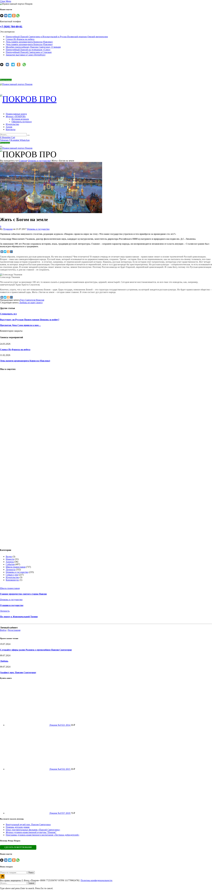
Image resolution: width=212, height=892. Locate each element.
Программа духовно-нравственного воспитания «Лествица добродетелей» (42, 835)
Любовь (4, 661)
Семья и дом (12, 574)
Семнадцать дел (8, 314)
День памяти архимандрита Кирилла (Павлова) (29, 42)
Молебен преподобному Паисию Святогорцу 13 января (33, 47)
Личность (10, 569)
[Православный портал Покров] (16, 84)
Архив (9, 127)
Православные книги (16, 114)
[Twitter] (5, 251)
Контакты (10, 129)
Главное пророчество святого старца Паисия (23, 594)
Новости (10, 559)
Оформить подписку (22, 121)
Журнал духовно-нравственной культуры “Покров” (31, 832)
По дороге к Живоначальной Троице (19, 616)
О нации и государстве (11, 605)
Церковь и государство (38, 229)
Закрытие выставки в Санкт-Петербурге (25, 55)
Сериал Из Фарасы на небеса (20, 39)
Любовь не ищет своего (31, 302)
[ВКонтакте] (2, 251)
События (10, 564)
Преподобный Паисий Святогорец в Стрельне (29, 52)
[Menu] (1, 146)
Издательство (12, 124)
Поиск (31, 872)
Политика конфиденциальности (96, 880)
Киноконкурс (12, 580)
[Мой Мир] (11, 251)
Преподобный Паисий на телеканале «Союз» (28, 49)
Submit (31, 883)
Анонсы (10, 561)
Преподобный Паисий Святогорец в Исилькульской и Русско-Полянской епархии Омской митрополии (57, 36)
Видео (9, 556)
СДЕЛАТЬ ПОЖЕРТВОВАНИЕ (18, 847)
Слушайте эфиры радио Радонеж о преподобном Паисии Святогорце (36, 650)
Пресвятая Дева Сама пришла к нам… (20, 325)
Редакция (8, 229)
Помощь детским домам (17, 827)
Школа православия (15, 567)
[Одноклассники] (8, 251)
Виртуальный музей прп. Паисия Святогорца (28, 824)
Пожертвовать (6, 80)
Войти (3, 630)
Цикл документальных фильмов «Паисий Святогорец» (33, 829)
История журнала (20, 119)
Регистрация (14, 630)
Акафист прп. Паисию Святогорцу (18, 672)
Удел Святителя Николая (32, 300)
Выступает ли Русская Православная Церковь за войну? (29, 319)
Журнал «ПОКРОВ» (16, 116)
